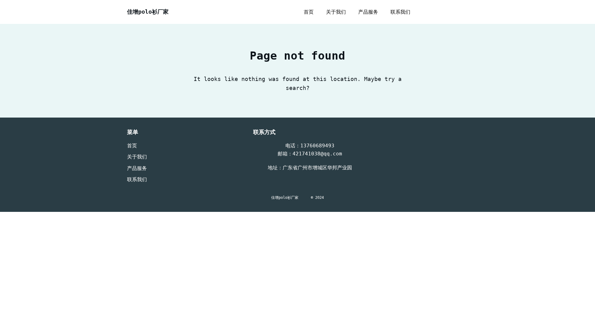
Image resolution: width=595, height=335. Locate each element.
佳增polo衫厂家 (148, 11)
